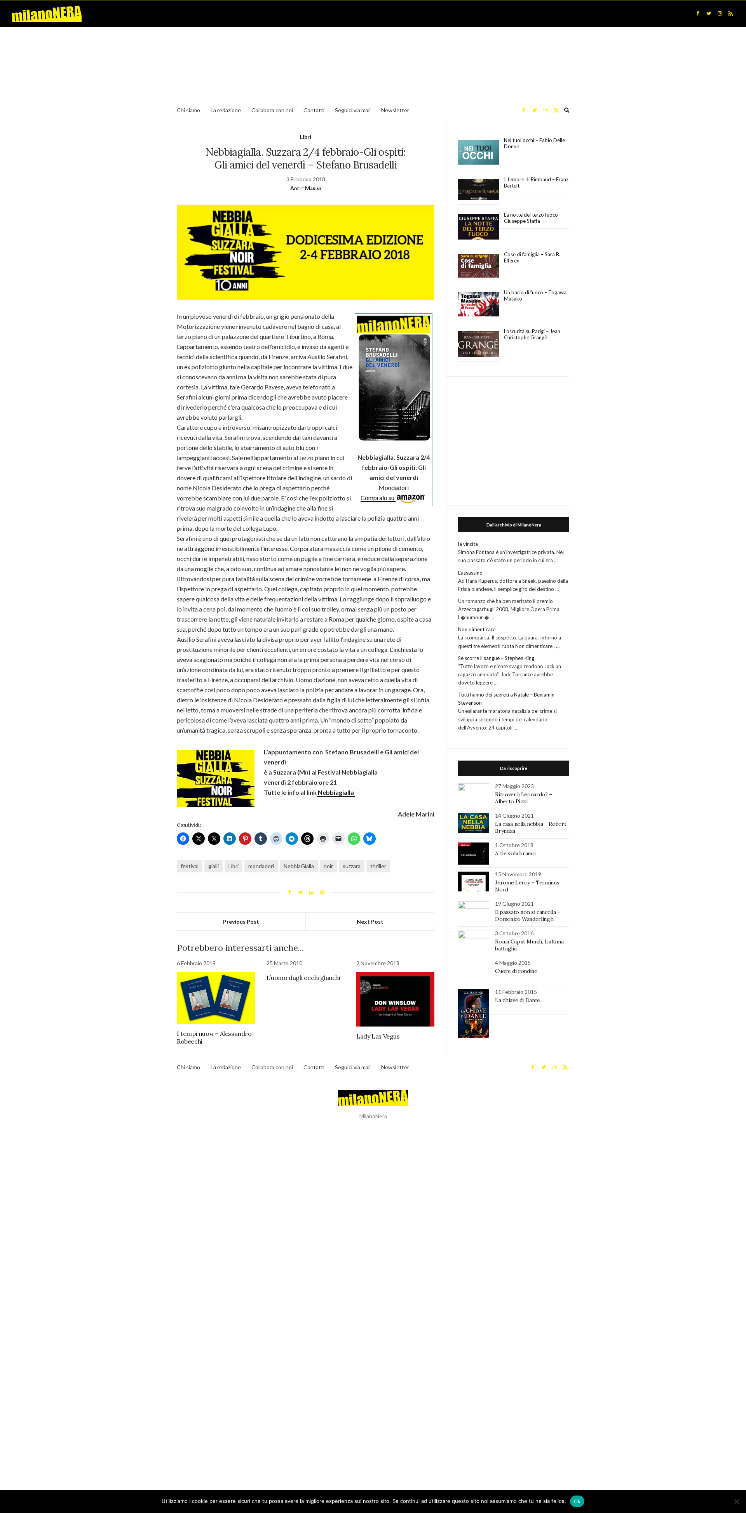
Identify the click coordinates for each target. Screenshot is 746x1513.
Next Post (370, 921)
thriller (378, 866)
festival (190, 866)
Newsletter (395, 110)
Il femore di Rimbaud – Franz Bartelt (536, 182)
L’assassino (470, 573)
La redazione (226, 110)
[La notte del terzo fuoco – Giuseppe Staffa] (478, 227)
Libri (305, 137)
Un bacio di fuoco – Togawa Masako (535, 295)
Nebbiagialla (336, 792)
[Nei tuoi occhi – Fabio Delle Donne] (478, 152)
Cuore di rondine (516, 971)
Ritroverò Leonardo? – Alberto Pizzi (523, 798)
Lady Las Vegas (377, 1036)
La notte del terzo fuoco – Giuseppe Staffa (533, 218)
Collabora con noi (272, 110)
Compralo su (378, 497)
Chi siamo (188, 110)
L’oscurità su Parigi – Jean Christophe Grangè (532, 334)
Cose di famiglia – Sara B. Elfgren (532, 257)
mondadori (261, 866)
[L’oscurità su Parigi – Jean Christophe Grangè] (478, 344)
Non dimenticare (476, 629)
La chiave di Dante (517, 1000)
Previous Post (241, 921)
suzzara (352, 866)
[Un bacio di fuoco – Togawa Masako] (478, 304)
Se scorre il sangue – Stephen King (496, 658)
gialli (213, 866)
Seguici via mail (353, 110)
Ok (577, 1501)
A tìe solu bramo (515, 853)
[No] (736, 1501)
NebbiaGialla (299, 866)
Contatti (313, 110)
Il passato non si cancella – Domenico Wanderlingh (527, 915)
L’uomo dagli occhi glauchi (303, 977)
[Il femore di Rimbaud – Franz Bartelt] (478, 190)
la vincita (468, 544)
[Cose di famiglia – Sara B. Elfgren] (478, 266)
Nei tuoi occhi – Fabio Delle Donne (534, 143)
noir (328, 866)
